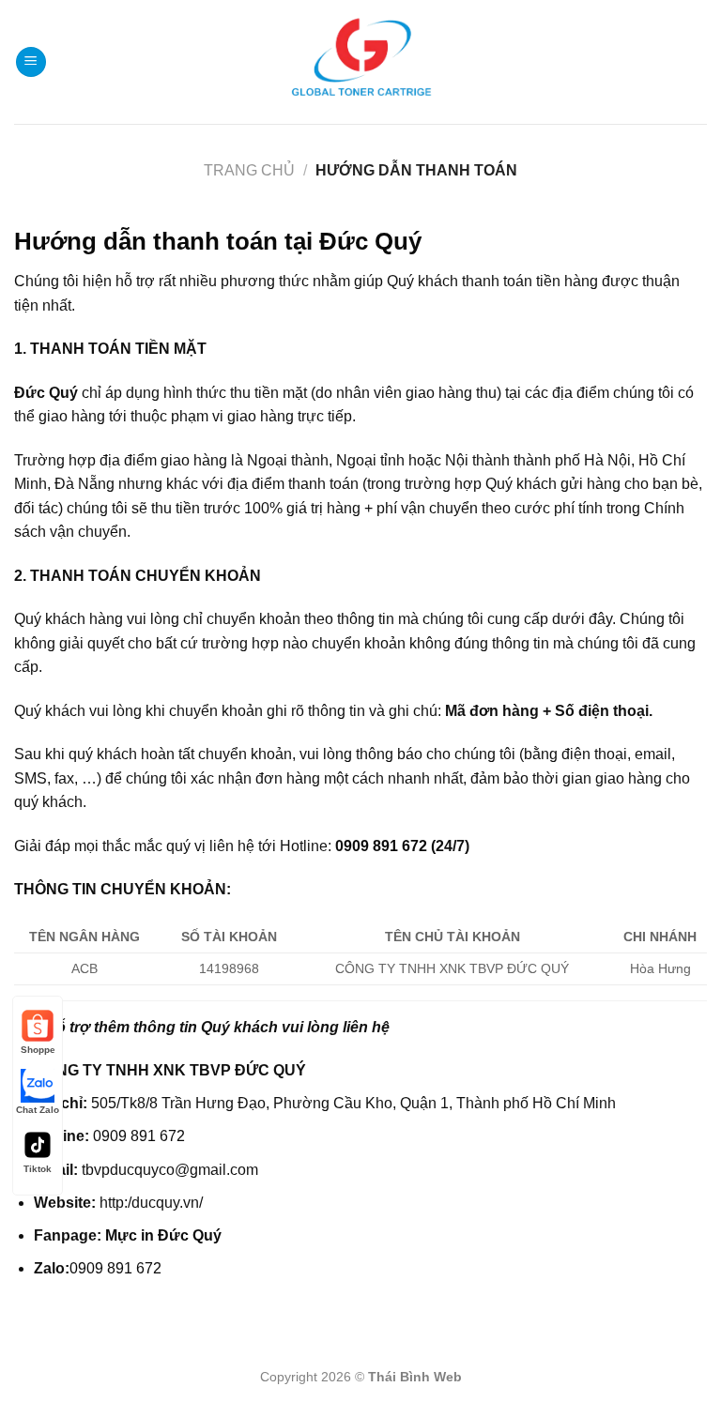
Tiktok (37, 1169)
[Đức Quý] (361, 62)
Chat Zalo (37, 1110)
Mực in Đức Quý (163, 1235)
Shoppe (38, 1049)
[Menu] (31, 62)
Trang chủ (249, 170)
